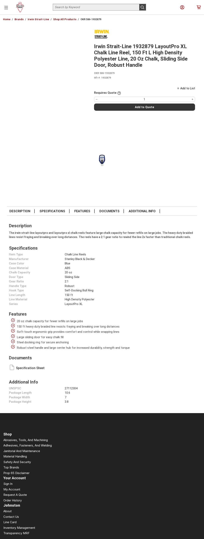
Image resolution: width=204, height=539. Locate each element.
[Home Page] (20, 7)
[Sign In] (182, 7)
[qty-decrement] (96, 99)
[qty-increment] (192, 99)
